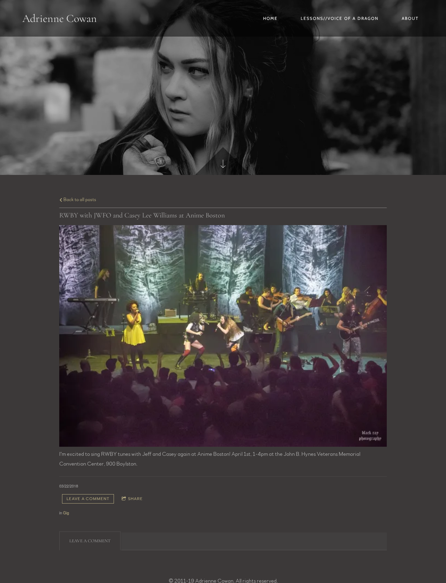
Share (135, 499)
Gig (66, 512)
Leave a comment (88, 499)
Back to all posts (79, 199)
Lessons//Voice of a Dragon (339, 18)
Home (270, 18)
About (410, 18)
